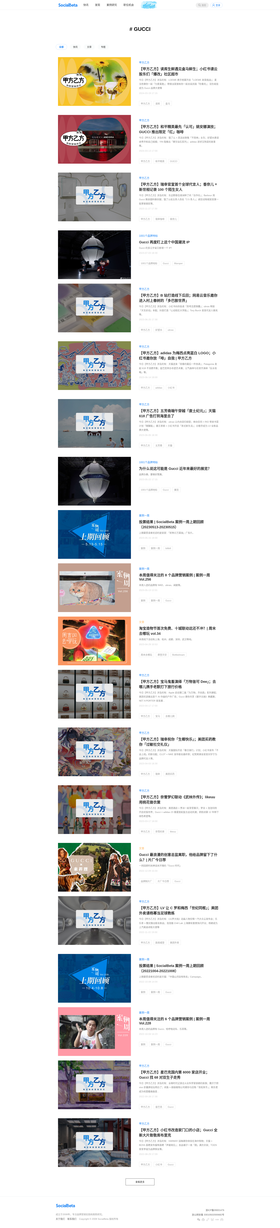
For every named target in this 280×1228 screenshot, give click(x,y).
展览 (176, 490)
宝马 (157, 716)
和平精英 (159, 161)
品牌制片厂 (146, 881)
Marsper (178, 263)
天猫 (170, 445)
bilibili (168, 548)
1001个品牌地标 (148, 235)
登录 (218, 5)
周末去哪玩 (146, 654)
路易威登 (159, 942)
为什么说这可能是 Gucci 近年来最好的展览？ (175, 469)
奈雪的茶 (159, 831)
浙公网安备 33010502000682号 (208, 1214)
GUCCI (173, 161)
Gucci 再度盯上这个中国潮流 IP (164, 242)
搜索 (204, 5)
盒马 (167, 103)
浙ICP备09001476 (215, 1210)
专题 (103, 47)
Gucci (166, 263)
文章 (89, 47)
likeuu (173, 831)
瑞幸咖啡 (159, 219)
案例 (143, 548)
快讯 (85, 5)
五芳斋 (158, 445)
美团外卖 (174, 942)
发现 (97, 5)
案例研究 (112, 5)
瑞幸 (157, 774)
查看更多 (140, 1182)
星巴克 (158, 1107)
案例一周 (144, 515)
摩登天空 (162, 654)
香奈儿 (173, 219)
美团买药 (170, 774)
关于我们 (60, 1219)
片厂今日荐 (163, 881)
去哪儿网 (170, 716)
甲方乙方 (144, 62)
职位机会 (128, 5)
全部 (61, 47)
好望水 (158, 330)
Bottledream (178, 654)
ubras (171, 330)
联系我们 (71, 1219)
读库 (157, 103)
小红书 (171, 387)
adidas (158, 387)
